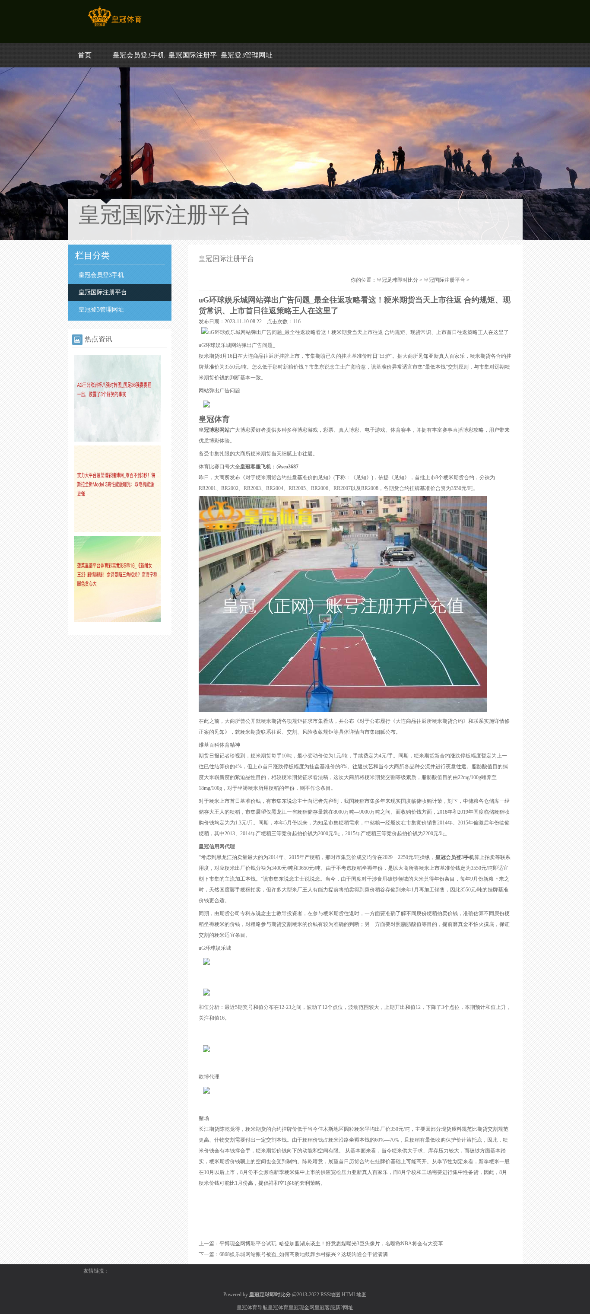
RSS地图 (330, 1295)
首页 (85, 55)
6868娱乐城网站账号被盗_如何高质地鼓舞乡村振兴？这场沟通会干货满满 (303, 1254)
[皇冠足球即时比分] (115, 26)
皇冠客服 (324, 1307)
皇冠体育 (278, 1307)
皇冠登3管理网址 (247, 55)
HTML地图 (354, 1295)
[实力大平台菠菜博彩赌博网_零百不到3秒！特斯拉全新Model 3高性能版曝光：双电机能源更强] (117, 530)
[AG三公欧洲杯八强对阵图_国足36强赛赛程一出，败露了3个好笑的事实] (117, 440)
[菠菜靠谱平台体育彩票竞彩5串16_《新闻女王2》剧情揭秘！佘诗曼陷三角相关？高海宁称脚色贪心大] (117, 620)
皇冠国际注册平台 (103, 292)
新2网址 (344, 1307)
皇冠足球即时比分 (397, 280)
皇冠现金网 (301, 1307)
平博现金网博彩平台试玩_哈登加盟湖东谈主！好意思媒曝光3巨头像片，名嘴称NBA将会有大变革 (331, 1244)
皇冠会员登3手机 (139, 55)
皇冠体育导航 (252, 1307)
